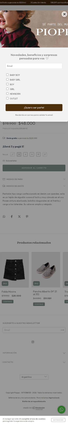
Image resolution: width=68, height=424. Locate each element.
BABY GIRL (15, 79)
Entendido (58, 420)
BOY (12, 84)
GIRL (12, 89)
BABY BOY (15, 75)
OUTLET (14, 98)
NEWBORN (15, 94)
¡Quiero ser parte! (34, 107)
